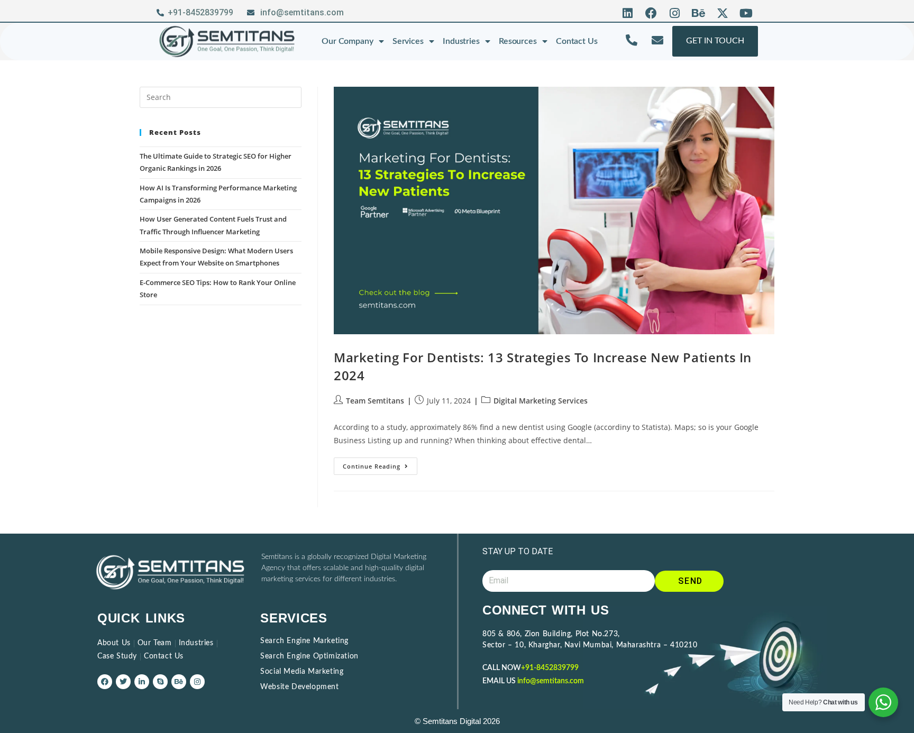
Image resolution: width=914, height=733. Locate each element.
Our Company (347, 41)
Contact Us (577, 41)
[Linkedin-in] (141, 681)
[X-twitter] (722, 13)
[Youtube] (746, 13)
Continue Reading (380, 463)
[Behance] (698, 13)
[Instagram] (675, 13)
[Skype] (160, 681)
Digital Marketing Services (540, 401)
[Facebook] (651, 13)
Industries (461, 41)
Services (408, 41)
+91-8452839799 (550, 668)
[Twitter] (123, 681)
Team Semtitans (375, 401)
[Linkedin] (627, 13)
